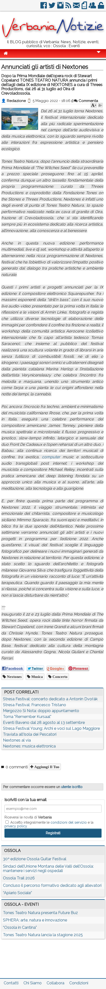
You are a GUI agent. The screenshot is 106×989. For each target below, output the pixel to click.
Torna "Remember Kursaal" (27, 716)
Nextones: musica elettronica (29, 746)
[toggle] (99, 55)
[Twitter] (52, 7)
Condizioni (78, 983)
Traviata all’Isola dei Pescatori (29, 734)
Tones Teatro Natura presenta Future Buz (40, 912)
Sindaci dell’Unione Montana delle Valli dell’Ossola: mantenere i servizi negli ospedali (48, 868)
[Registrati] (93, 7)
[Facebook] (44, 7)
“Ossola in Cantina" (20, 927)
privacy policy (15, 826)
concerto (60, 676)
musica (36, 676)
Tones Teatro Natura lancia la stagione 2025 (43, 934)
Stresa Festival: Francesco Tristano (34, 704)
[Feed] (68, 7)
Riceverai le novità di (28, 817)
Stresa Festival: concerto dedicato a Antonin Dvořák (50, 699)
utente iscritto (72, 787)
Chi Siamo (32, 983)
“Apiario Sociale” (17, 892)
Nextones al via (17, 740)
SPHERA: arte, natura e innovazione (35, 920)
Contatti (11, 983)
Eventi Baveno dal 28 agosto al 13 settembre (44, 722)
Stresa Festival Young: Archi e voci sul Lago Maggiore (51, 728)
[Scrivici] (77, 7)
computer (51, 457)
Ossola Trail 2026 (19, 878)
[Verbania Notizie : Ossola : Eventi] (53, 38)
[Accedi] (101, 7)
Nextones (14, 676)
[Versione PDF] (85, 7)
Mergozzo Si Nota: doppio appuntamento (41, 710)
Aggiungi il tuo (46, 767)
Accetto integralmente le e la (48, 824)
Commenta (88, 101)
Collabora (55, 983)
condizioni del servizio (69, 822)
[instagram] (60, 7)
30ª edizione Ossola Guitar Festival (34, 859)
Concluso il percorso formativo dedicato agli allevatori (52, 885)
